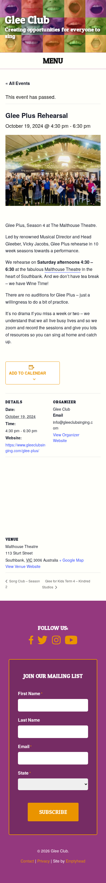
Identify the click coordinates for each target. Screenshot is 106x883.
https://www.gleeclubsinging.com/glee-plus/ (25, 447)
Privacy (43, 861)
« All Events (17, 83)
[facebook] (31, 642)
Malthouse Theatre (63, 269)
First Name (30, 693)
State (24, 773)
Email (25, 746)
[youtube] (71, 642)
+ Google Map (71, 560)
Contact (27, 861)
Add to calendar (27, 373)
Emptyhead (75, 861)
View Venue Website (22, 566)
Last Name (29, 720)
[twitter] (42, 642)
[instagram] (56, 642)
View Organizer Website (66, 437)
